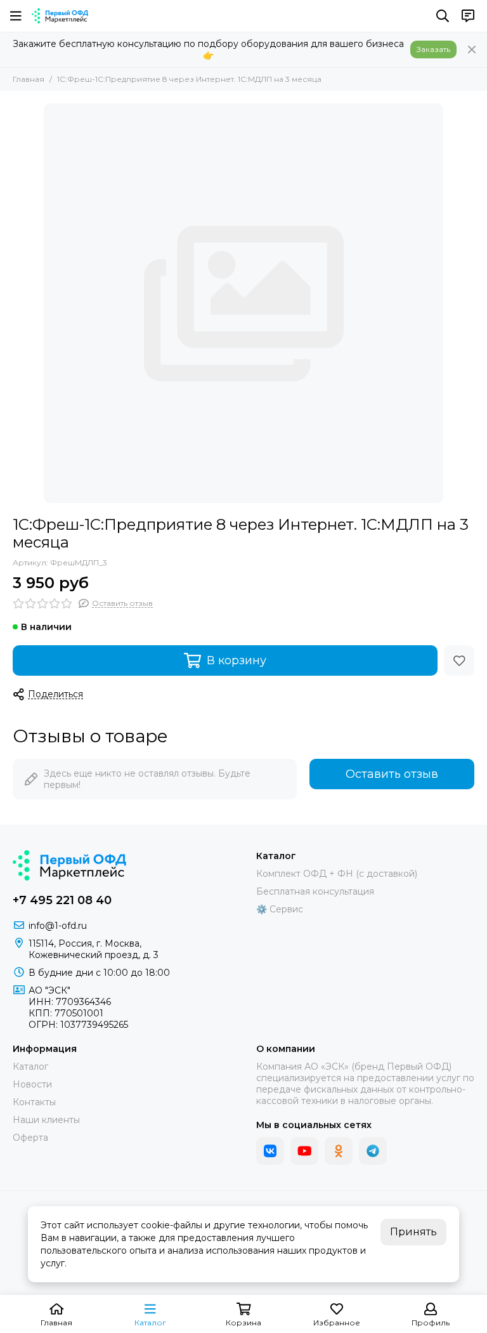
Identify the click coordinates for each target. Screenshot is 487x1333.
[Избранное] (459, 660)
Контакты (34, 1102)
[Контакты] (468, 16)
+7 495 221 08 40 (62, 900)
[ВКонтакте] (270, 1151)
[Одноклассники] (339, 1151)
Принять (413, 1232)
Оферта (30, 1137)
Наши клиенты (46, 1120)
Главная (28, 79)
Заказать (433, 49)
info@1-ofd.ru (58, 925)
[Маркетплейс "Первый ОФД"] (60, 15)
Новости (32, 1084)
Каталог (30, 1066)
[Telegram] (373, 1151)
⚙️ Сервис (279, 909)
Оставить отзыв (392, 774)
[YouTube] (304, 1151)
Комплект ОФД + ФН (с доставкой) (336, 873)
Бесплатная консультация (315, 891)
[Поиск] (442, 16)
